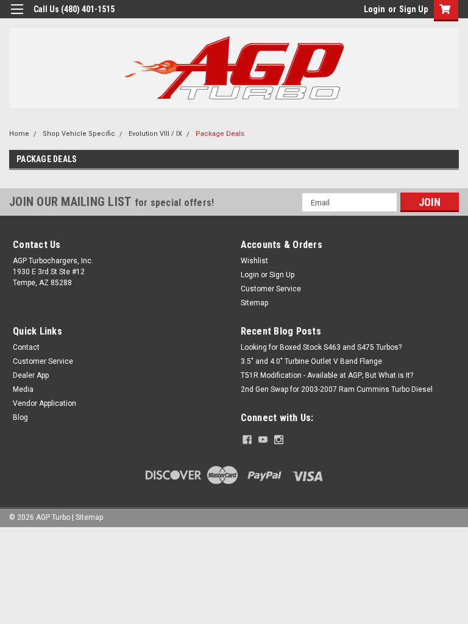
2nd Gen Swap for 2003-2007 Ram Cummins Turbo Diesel (337, 389)
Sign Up (413, 9)
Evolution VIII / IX (155, 134)
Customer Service (271, 289)
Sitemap (254, 303)
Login (374, 9)
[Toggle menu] (17, 17)
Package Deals (220, 134)
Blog (20, 417)
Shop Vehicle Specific (79, 134)
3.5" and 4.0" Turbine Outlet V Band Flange (311, 361)
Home (19, 134)
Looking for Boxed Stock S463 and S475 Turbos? (321, 347)
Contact (26, 347)
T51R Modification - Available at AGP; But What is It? (327, 375)
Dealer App (31, 375)
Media (23, 389)
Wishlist (254, 261)
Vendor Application (44, 403)
